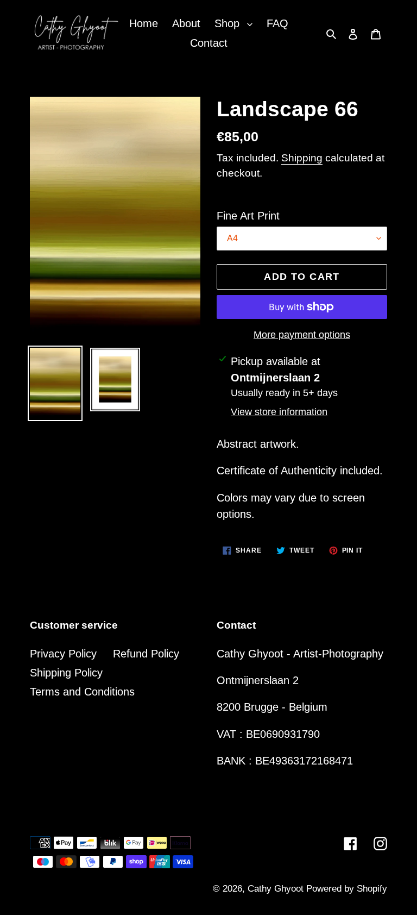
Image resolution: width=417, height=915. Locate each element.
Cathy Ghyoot (277, 888)
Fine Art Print (248, 216)
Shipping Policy (66, 673)
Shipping (302, 158)
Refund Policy (146, 654)
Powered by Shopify (346, 888)
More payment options (302, 334)
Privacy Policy (63, 654)
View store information (279, 411)
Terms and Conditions (82, 692)
